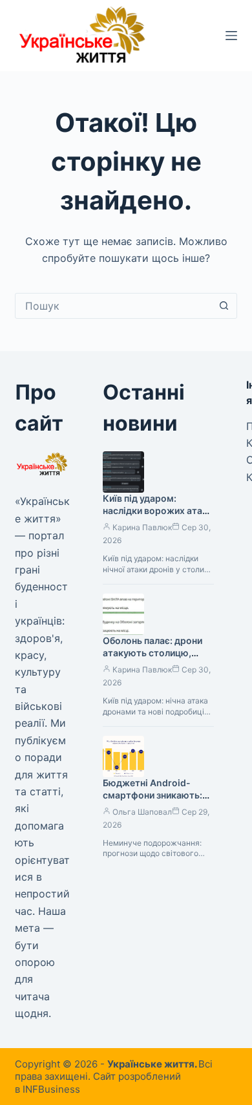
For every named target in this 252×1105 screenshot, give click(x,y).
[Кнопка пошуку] (224, 306)
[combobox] (113, 306)
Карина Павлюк (142, 527)
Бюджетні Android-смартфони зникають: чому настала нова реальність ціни (152, 801)
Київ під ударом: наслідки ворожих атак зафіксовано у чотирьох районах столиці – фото (157, 517)
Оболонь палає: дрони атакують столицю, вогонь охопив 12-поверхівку (152, 659)
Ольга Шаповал (142, 812)
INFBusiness (51, 1089)
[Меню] (231, 35)
